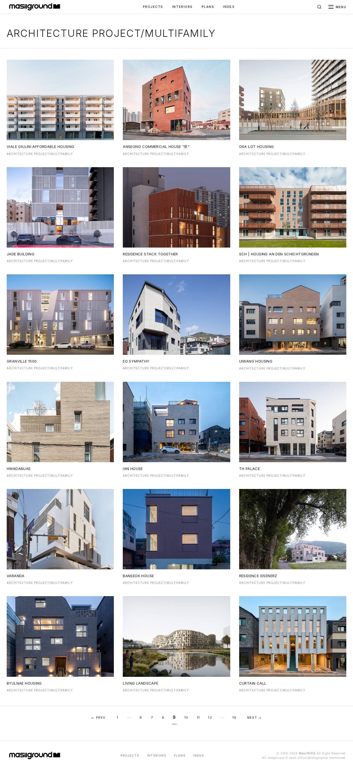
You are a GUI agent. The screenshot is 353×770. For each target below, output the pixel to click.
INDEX (229, 7)
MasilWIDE (307, 753)
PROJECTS (153, 7)
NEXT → (254, 717)
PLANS (208, 7)
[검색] (319, 7)
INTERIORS (182, 7)
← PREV (98, 717)
